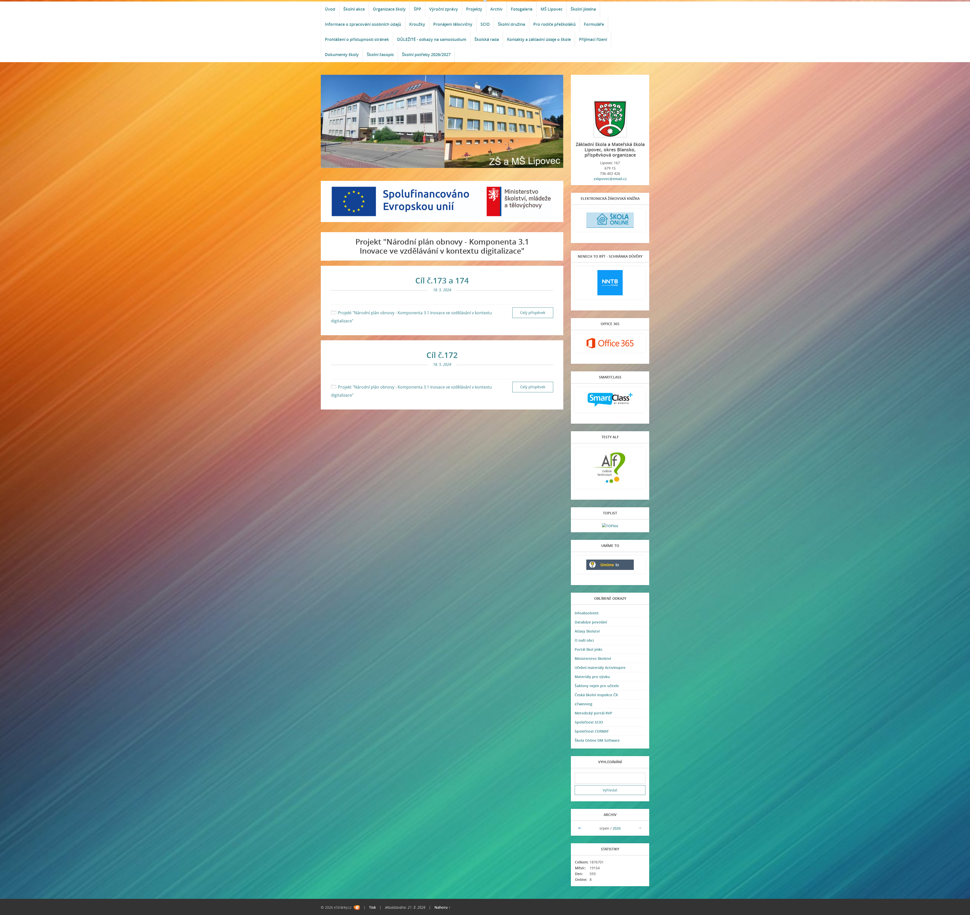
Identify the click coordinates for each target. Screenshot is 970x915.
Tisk (372, 907)
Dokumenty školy (342, 54)
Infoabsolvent (587, 613)
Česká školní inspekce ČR (596, 694)
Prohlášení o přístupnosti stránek (357, 39)
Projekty (474, 9)
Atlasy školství (587, 631)
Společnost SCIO (589, 722)
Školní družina (511, 24)
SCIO (485, 24)
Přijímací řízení (593, 39)
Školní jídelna (583, 9)
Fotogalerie (521, 9)
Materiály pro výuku (592, 676)
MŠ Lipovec (552, 9)
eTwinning (583, 704)
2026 (617, 828)
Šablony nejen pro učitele (597, 685)
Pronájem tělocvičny (452, 24)
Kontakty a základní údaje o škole (539, 39)
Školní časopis (380, 54)
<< (580, 828)
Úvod (330, 9)
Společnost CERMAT (592, 731)
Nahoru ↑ (442, 907)
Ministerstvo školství (593, 658)
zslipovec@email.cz (610, 178)
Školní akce (354, 9)
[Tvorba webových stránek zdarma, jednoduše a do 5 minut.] (357, 907)
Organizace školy (389, 9)
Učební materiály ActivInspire (600, 667)
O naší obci (584, 640)
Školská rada (486, 39)
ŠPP (417, 9)
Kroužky (417, 24)
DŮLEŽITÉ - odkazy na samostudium (431, 39)
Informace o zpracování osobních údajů (363, 24)
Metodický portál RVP (593, 713)
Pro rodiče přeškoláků (554, 24)
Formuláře (594, 24)
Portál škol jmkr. (589, 649)
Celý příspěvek (532, 312)
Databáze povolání (591, 622)
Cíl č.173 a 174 (442, 280)
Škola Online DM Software (597, 740)
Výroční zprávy (443, 9)
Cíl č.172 (442, 355)
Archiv (496, 9)
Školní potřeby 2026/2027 (426, 54)
